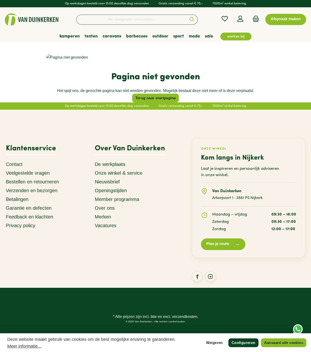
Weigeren (214, 343)
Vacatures (105, 225)
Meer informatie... (24, 346)
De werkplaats (110, 164)
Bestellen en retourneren (32, 181)
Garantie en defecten (29, 208)
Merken (103, 216)
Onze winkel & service (118, 173)
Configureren (243, 343)
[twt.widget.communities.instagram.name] (210, 276)
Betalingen (17, 199)
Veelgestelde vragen (28, 173)
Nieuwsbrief (107, 181)
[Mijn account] (240, 19)
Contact (14, 164)
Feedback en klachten (29, 216)
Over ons (105, 208)
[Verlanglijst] (224, 19)
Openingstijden (111, 190)
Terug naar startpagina (155, 98)
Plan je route (223, 244)
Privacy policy (20, 225)
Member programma (117, 199)
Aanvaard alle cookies (283, 343)
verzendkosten (184, 317)
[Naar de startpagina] (31, 19)
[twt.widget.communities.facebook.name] (197, 276)
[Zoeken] (192, 20)
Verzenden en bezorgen (31, 190)
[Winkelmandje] (254, 19)
